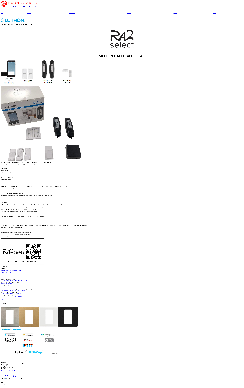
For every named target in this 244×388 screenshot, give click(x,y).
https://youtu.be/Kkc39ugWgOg (7, 283)
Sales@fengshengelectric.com (10, 375)
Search (214, 13)
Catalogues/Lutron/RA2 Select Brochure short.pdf (11, 270)
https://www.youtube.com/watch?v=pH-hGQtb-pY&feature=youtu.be (15, 280)
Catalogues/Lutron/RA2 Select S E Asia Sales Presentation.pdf (13, 274)
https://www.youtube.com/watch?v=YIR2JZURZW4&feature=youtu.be (15, 290)
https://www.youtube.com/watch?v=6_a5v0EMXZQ (11, 296)
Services (175, 13)
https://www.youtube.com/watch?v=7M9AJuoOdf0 (11, 293)
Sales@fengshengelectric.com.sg (12, 376)
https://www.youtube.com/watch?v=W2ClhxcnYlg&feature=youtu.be (15, 286)
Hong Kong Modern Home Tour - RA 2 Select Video (11, 299)
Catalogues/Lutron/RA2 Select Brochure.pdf (9, 272)
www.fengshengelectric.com (10, 372)
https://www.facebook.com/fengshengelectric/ (10, 370)
